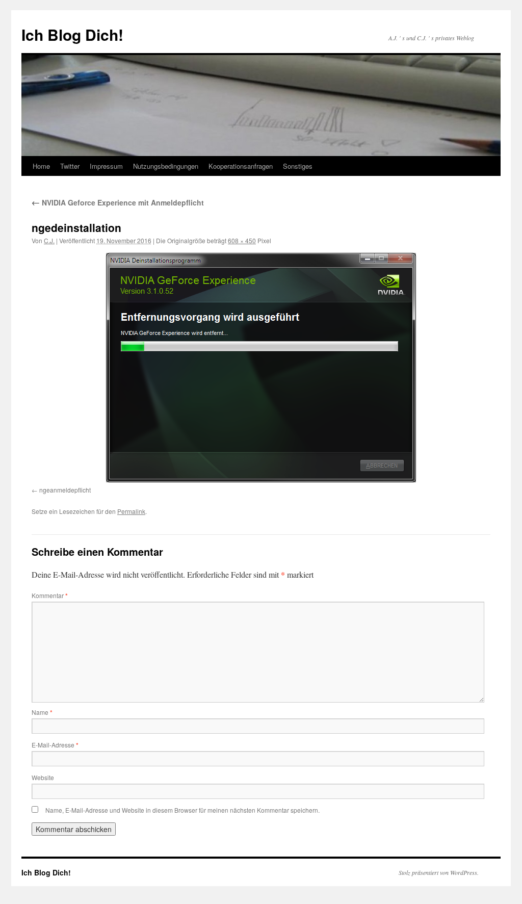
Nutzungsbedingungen (165, 166)
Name (42, 712)
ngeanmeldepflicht (65, 489)
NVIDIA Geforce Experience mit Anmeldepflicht (118, 202)
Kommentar (50, 595)
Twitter (70, 166)
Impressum (106, 166)
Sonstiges (297, 166)
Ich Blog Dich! (72, 34)
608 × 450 (242, 240)
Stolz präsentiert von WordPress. (439, 872)
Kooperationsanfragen (240, 166)
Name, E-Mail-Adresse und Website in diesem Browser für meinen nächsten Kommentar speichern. (182, 810)
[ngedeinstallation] (261, 367)
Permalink (131, 511)
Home (41, 166)
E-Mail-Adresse (55, 744)
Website (43, 777)
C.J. (49, 240)
